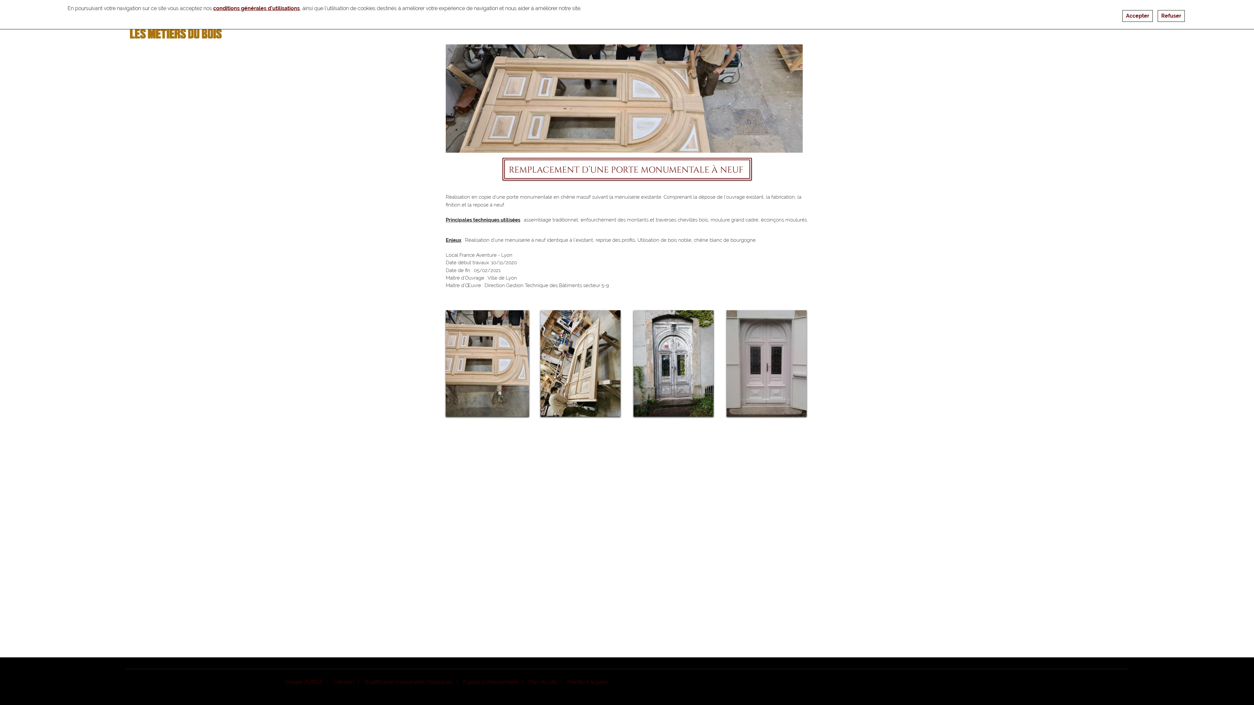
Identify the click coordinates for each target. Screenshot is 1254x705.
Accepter (1137, 16)
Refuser (1171, 16)
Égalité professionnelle (490, 682)
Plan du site (543, 682)
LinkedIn (344, 682)
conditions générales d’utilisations (256, 8)
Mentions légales (587, 682)
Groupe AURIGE (304, 682)
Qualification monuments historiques (408, 682)
